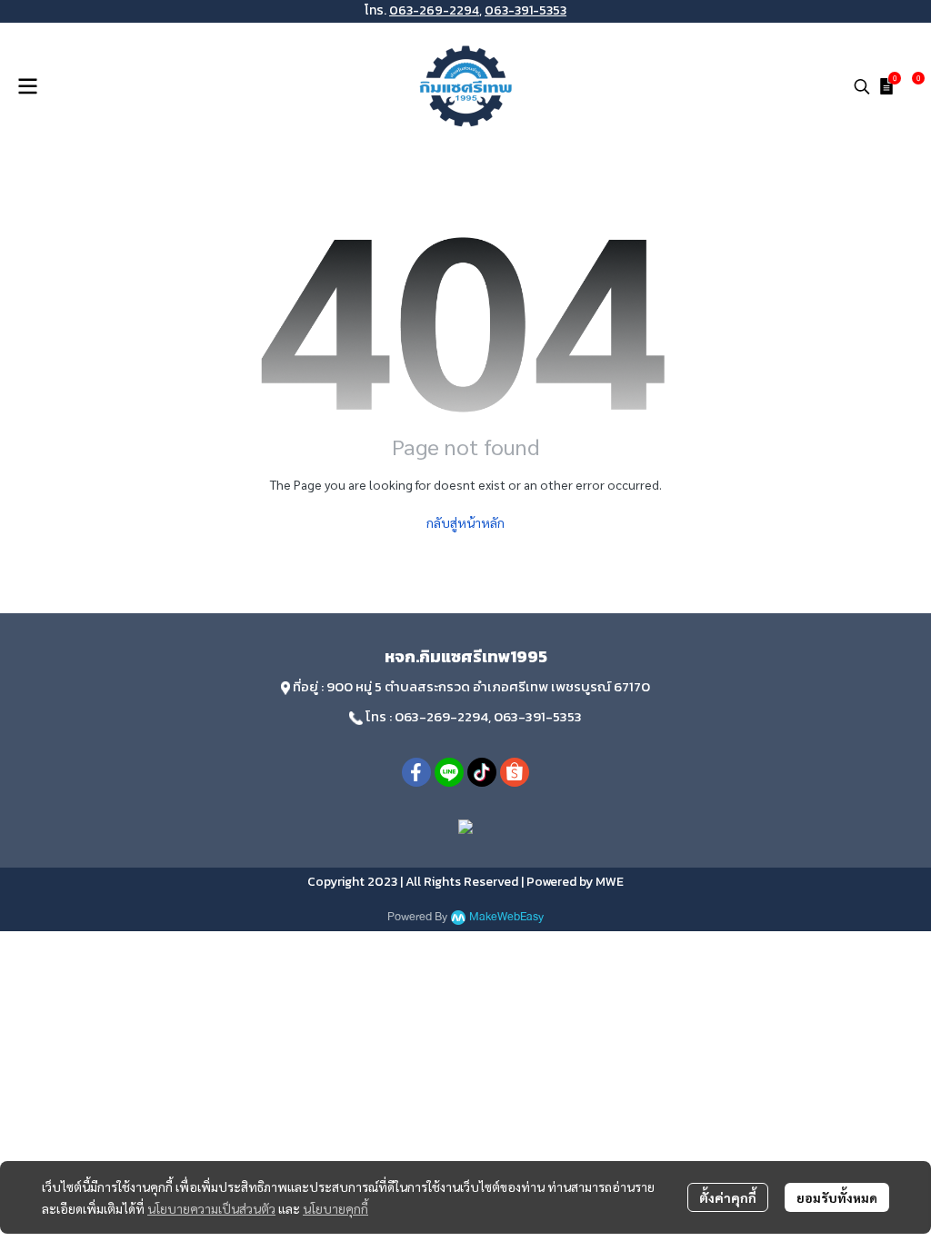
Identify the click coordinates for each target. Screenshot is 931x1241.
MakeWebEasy (506, 917)
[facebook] (416, 772)
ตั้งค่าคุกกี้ (727, 1197)
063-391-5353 (525, 10)
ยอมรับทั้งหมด (836, 1197)
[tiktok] (481, 772)
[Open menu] (27, 86)
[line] (449, 772)
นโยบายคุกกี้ (335, 1208)
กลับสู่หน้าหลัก (465, 522)
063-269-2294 (434, 10)
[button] (862, 86)
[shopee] (514, 772)
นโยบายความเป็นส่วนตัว (211, 1208)
